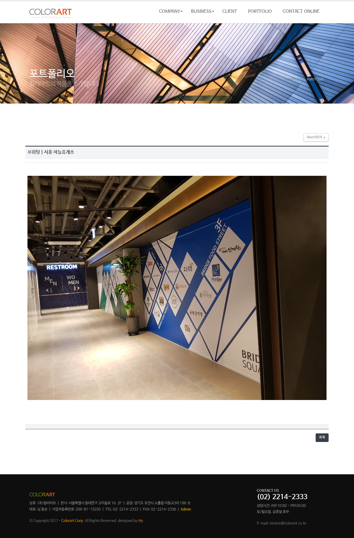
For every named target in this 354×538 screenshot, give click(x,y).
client (229, 11)
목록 (322, 437)
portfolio (260, 11)
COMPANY (169, 11)
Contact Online (301, 11)
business (201, 11)
